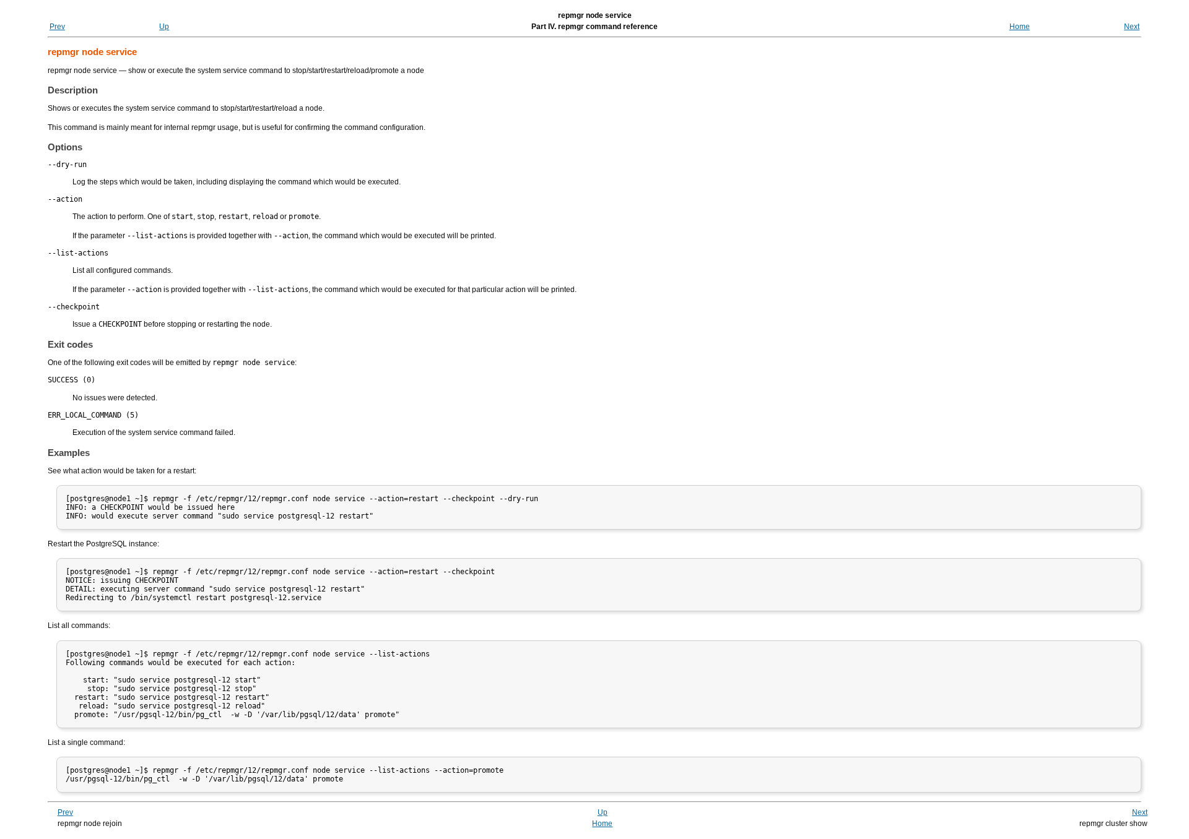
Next (1131, 26)
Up (164, 26)
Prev (57, 26)
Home (1019, 26)
